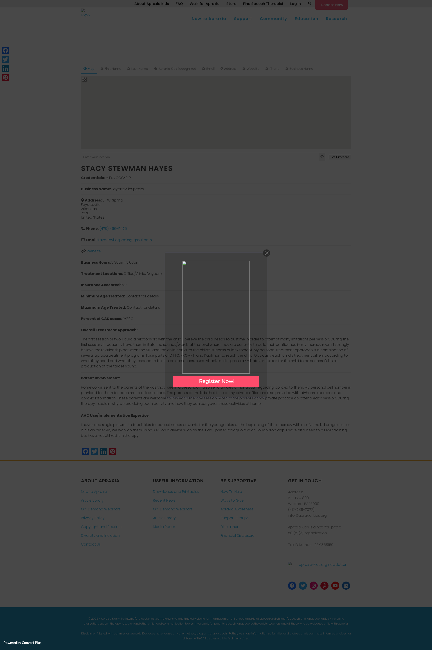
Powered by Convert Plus (22, 643)
